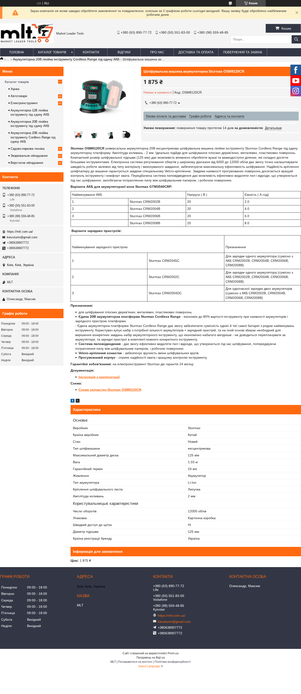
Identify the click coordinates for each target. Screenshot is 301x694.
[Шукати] (296, 39)
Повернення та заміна (242, 52)
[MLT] (27, 42)
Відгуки (124, 52)
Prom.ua (173, 653)
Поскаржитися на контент (135, 661)
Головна (16, 52)
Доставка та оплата (196, 52)
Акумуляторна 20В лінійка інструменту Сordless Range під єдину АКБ (66, 59)
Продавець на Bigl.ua (150, 657)
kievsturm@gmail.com (22, 237)
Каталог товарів (52, 52)
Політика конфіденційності (173, 661)
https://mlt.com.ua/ (20, 231)
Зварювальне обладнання (29, 155)
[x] (77, 401)
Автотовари (19, 96)
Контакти (91, 52)
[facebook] (73, 401)
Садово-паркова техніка (27, 148)
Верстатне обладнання (27, 163)
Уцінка (15, 89)
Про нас (157, 52)
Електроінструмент (24, 103)
